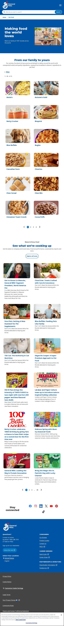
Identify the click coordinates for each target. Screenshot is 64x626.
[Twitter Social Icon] (46, 506)
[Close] (61, 615)
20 (37, 490)
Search (58, 12)
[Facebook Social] (30, 506)
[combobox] (29, 12)
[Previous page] (24, 227)
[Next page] (39, 227)
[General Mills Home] (9, 5)
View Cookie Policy (21, 619)
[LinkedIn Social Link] (41, 506)
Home (4, 17)
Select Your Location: (11, 556)
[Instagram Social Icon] (36, 506)
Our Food (11, 17)
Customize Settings (31, 623)
